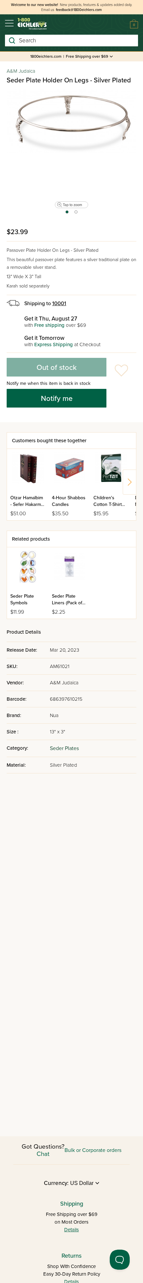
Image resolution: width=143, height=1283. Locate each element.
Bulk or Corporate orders (93, 1150)
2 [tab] (76, 214)
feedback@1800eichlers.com (79, 10)
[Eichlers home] (32, 24)
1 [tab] (67, 214)
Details (71, 1230)
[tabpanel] (71, 121)
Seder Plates (64, 748)
